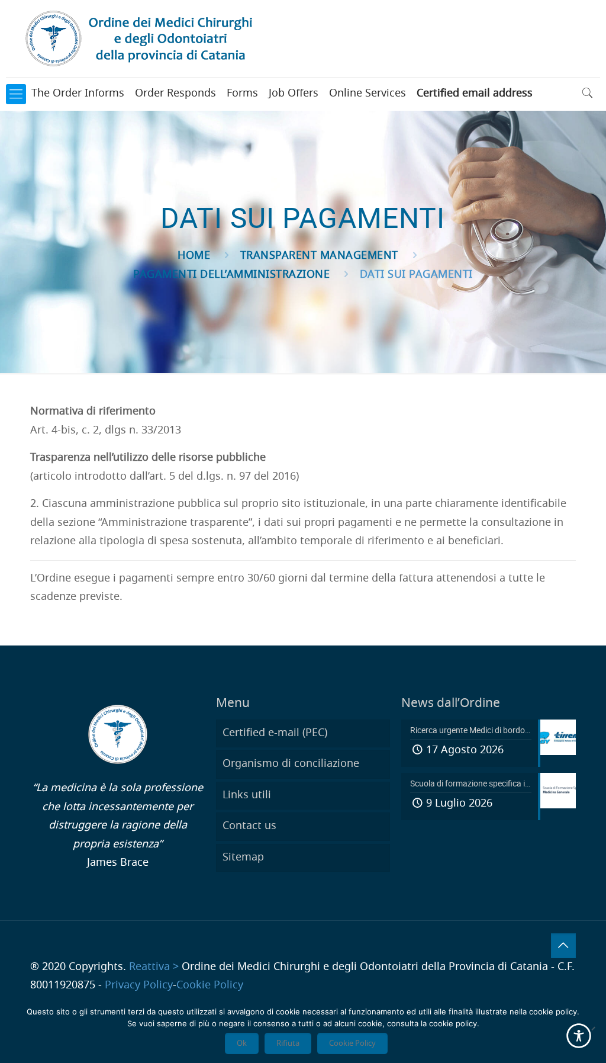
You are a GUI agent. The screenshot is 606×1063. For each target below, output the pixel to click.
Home (194, 256)
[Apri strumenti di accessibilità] (579, 1036)
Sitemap (243, 857)
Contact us (249, 826)
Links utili (247, 795)
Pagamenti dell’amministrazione (231, 274)
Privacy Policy (139, 985)
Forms (242, 93)
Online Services (367, 93)
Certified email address (475, 93)
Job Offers (293, 93)
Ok (242, 1043)
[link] (16, 94)
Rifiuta (287, 1043)
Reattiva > (154, 967)
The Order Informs (77, 93)
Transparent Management (319, 256)
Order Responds (175, 93)
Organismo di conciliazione (291, 764)
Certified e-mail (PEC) (275, 733)
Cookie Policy (209, 985)
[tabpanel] (302, 412)
